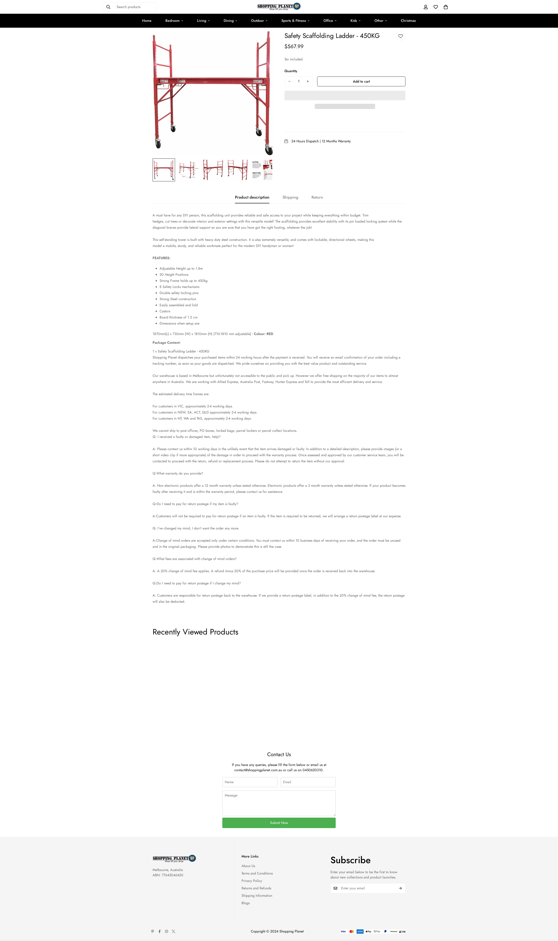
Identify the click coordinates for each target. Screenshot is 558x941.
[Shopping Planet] (279, 7)
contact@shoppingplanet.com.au (258, 770)
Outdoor (257, 20)
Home (146, 20)
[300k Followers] (159, 931)
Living (201, 20)
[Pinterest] (152, 931)
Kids (353, 20)
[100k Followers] (166, 931)
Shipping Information (257, 895)
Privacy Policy (252, 880)
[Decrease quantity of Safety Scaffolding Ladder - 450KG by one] (289, 81)
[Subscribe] (400, 888)
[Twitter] (173, 931)
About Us (248, 865)
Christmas (408, 20)
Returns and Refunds (256, 888)
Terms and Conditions (257, 873)
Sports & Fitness (293, 20)
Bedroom (172, 20)
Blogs (246, 902)
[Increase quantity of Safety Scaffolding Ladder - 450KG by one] (308, 81)
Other (378, 20)
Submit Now (279, 822)
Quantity (290, 70)
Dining (229, 20)
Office (328, 20)
